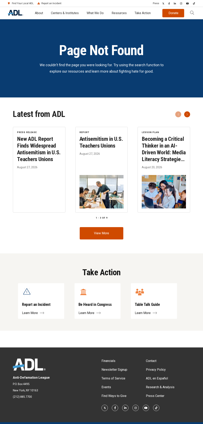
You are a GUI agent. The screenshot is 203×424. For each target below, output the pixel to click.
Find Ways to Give (114, 396)
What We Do (95, 13)
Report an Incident (51, 3)
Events (106, 387)
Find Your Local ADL (23, 3)
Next (187, 114)
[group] (101, 170)
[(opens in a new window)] (163, 3)
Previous (178, 114)
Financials (108, 361)
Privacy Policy (156, 369)
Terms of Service (113, 378)
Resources (119, 13)
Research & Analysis (160, 387)
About (39, 13)
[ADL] (15, 14)
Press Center (155, 396)
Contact (151, 361)
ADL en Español (157, 378)
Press (156, 3)
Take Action (143, 13)
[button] (192, 13)
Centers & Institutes (65, 13)
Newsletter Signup (114, 369)
